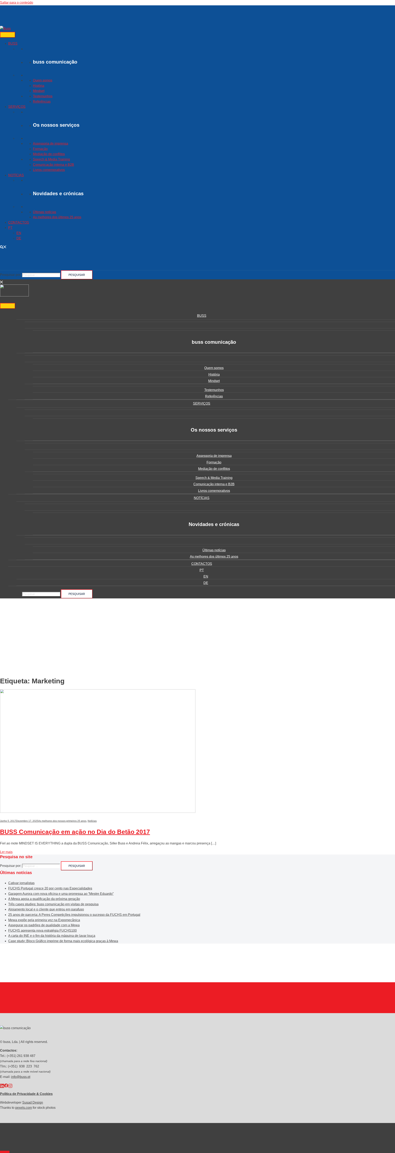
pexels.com (23, 1107)
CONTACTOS (18, 222)
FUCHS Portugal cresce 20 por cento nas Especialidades (50, 888)
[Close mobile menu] (1, 282)
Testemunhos (42, 96)
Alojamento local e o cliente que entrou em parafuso (46, 909)
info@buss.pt (20, 1077)
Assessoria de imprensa (50, 143)
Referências (42, 101)
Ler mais (6, 852)
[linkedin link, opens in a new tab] (2, 1085)
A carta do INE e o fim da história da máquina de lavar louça (51, 935)
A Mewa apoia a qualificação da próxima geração (44, 899)
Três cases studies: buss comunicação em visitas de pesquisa (53, 904)
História (38, 85)
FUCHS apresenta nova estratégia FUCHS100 (42, 930)
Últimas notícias (44, 212)
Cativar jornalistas (21, 883)
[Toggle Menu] (7, 35)
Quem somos (42, 80)
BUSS (12, 43)
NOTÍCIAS (16, 175)
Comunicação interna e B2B (53, 164)
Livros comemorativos (49, 170)
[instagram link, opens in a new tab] (10, 1085)
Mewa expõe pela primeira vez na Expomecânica (44, 920)
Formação (40, 149)
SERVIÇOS (17, 106)
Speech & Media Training (51, 159)
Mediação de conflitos (49, 154)
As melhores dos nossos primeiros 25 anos (62, 821)
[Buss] (5, 28)
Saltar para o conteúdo (16, 2)
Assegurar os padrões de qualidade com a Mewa (44, 925)
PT (10, 227)
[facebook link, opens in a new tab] (6, 1085)
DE (18, 238)
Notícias (92, 821)
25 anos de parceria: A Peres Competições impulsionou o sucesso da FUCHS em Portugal (74, 914)
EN (18, 233)
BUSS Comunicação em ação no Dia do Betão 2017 (75, 831)
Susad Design (32, 1102)
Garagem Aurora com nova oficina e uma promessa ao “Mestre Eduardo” (61, 893)
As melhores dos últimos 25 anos (57, 217)
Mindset (38, 91)
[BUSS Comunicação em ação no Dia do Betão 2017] (97, 811)
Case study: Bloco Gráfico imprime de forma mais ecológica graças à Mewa (63, 941)
